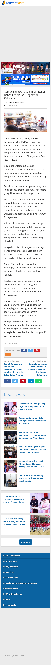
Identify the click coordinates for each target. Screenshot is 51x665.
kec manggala (9, 605)
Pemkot (6, 599)
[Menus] (48, 3)
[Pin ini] (23, 381)
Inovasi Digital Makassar (14, 656)
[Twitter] (30, 350)
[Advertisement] (25, 33)
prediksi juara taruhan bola (13, 650)
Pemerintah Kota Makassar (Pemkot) (20, 583)
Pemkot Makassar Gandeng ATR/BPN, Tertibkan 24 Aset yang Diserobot (31, 478)
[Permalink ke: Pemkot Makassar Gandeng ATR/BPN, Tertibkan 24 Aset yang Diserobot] (10, 480)
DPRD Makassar (10, 561)
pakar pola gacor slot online (14, 645)
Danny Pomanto (10, 566)
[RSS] (8, 354)
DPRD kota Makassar (12, 594)
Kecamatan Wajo (10, 577)
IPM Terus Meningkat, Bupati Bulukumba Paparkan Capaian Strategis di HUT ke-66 (32, 449)
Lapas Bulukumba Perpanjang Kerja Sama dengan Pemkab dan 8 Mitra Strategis (31, 406)
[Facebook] (24, 350)
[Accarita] (13, 2)
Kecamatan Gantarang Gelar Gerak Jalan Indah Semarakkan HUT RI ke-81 (32, 421)
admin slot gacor (8, 629)
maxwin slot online (10, 618)
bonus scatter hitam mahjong (14, 640)
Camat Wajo (8, 572)
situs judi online (8, 634)
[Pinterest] (37, 350)
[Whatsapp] (38, 381)
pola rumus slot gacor (11, 624)
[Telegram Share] (31, 381)
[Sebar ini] (7, 381)
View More (25, 542)
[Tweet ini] (15, 381)
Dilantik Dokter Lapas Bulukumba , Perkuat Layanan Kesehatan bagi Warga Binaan (32, 435)
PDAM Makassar (10, 588)
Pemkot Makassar (11, 555)
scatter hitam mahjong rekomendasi (17, 613)
